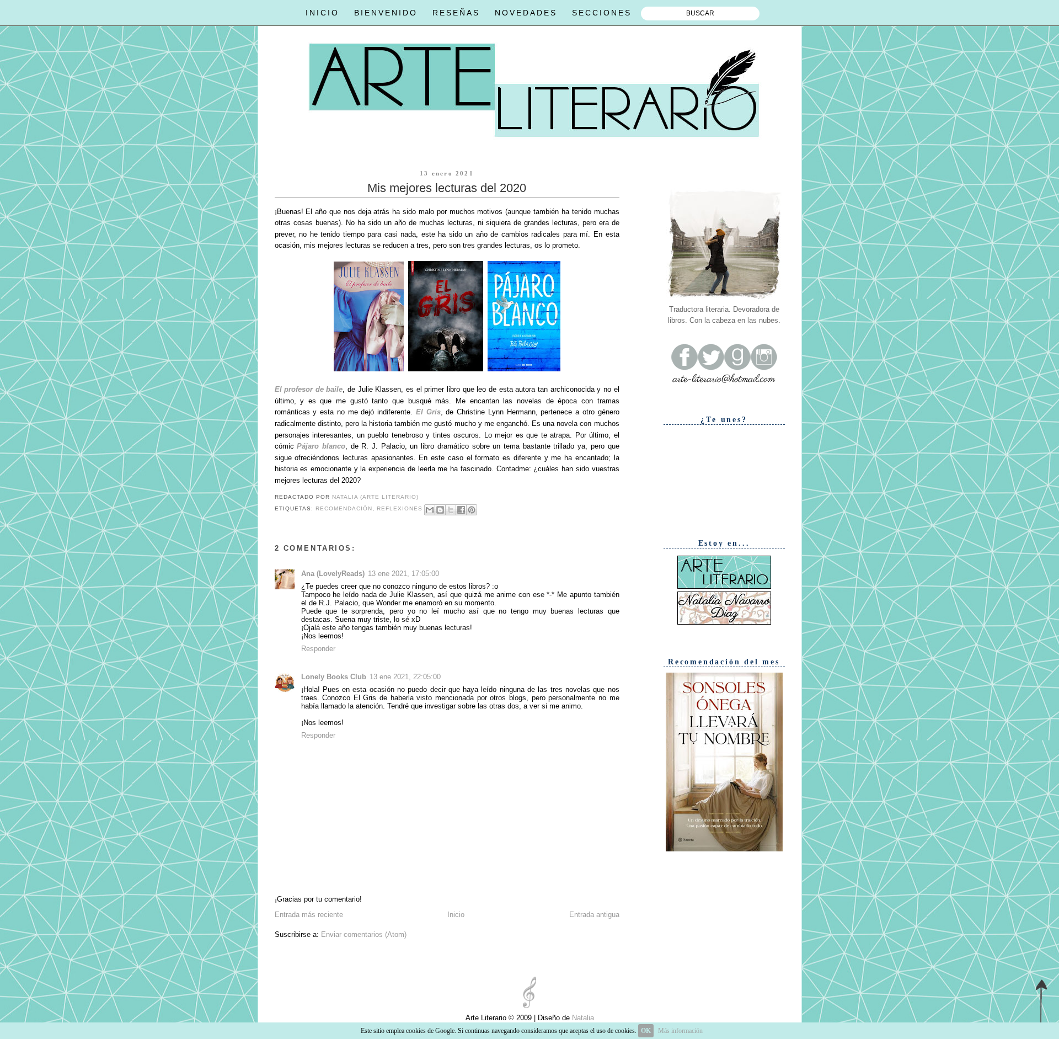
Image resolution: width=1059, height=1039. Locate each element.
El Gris (428, 412)
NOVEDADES (526, 12)
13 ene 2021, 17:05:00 (403, 573)
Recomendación (343, 509)
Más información (680, 1031)
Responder (318, 648)
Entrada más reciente (309, 914)
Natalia (582, 1018)
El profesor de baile (309, 389)
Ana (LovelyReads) (333, 573)
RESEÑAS (456, 12)
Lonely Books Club (333, 677)
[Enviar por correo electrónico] (429, 509)
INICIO (322, 12)
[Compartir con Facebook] (461, 509)
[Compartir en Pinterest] (471, 509)
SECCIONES (602, 12)
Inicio (455, 914)
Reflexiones (399, 509)
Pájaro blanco (321, 446)
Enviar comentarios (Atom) (364, 934)
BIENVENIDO (386, 12)
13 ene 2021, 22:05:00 (405, 677)
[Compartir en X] (450, 509)
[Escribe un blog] (440, 509)
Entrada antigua (594, 914)
